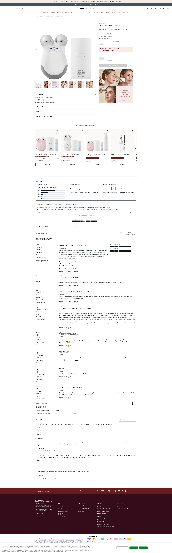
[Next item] (135, 148)
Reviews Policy (81, 511)
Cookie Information (82, 506)
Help (59, 503)
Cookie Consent (39, 513)
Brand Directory (101, 506)
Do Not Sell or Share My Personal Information (42, 516)
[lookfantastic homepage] (86, 8)
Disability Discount (101, 513)
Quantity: (102, 55)
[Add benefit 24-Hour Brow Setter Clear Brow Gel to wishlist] (132, 131)
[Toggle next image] (95, 49)
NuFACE (47, 16)
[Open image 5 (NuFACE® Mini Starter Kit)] (72, 84)
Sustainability (81, 510)
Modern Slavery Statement (84, 508)
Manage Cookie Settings (122, 547)
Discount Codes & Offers (103, 511)
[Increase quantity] (110, 58)
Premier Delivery (61, 514)
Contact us (60, 513)
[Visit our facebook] (109, 490)
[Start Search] (45, 8)
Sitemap (99, 519)
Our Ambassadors (101, 514)
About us (99, 503)
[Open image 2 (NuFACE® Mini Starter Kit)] (47, 84)
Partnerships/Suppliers (102, 518)
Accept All (143, 547)
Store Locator (120, 503)
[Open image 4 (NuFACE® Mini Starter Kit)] (64, 84)
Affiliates (99, 516)
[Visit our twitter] (112, 490)
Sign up (81, 490)
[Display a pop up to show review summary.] (46, 158)
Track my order (61, 516)
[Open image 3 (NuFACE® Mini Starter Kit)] (55, 84)
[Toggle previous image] (36, 49)
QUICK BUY (47, 164)
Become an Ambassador (103, 524)
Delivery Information (62, 510)
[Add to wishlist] (130, 65)
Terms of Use (63, 551)
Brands (41, 16)
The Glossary (100, 505)
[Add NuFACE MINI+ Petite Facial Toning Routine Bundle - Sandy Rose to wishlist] (107, 131)
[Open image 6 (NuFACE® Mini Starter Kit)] (81, 84)
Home (37, 16)
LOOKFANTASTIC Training (122, 508)
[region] (86, 548)
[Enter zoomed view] (93, 76)
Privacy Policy (81, 505)
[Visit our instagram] (115, 490)
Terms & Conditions (82, 503)
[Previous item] (36, 148)
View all (131, 41)
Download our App (62, 505)
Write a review (113, 33)
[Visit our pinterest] (125, 490)
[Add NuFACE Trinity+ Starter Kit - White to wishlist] (82, 131)
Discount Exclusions (62, 506)
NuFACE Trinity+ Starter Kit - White (70, 154)
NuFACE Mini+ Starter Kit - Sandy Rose (46, 154)
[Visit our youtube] (119, 490)
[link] (158, 8)
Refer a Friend (100, 521)
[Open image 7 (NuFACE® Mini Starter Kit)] (89, 84)
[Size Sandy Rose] (58, 158)
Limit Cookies (134, 547)
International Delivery (63, 511)
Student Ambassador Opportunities (105, 526)
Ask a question (122, 33)
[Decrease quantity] (101, 58)
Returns (60, 508)
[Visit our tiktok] (122, 490)
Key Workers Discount (102, 523)
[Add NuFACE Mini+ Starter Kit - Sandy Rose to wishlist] (57, 131)
